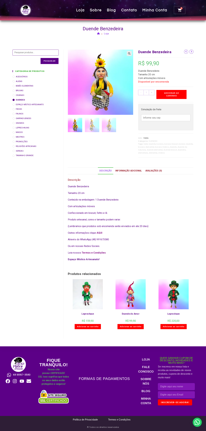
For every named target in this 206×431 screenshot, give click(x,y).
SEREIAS (20, 151)
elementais (143, 153)
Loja (80, 10)
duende (173, 147)
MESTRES (20, 137)
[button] (129, 53)
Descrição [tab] (105, 170)
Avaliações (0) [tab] (153, 170)
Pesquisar (49, 61)
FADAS (19, 109)
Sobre (96, 10)
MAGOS (19, 132)
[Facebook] (8, 381)
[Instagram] (15, 381)
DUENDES (153, 141)
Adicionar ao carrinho (171, 94)
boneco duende (186, 144)
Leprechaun (88, 314)
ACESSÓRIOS (22, 76)
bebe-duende (150, 144)
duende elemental (155, 150)
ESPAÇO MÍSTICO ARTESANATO (30, 104)
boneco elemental (146, 147)
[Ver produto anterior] (186, 52)
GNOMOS (20, 123)
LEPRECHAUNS (22, 128)
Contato (129, 10)
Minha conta (154, 10)
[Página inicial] (98, 33)
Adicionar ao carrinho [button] (88, 327)
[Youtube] (22, 381)
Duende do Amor (131, 314)
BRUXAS (20, 90)
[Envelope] (29, 381)
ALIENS (19, 81)
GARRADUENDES (23, 118)
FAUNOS (20, 114)
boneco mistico (162, 147)
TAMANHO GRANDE (24, 155)
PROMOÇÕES (22, 141)
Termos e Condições (94, 252)
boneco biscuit (171, 144)
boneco (160, 144)
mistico (161, 153)
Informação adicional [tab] (128, 170)
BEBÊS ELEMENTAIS (24, 86)
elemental (153, 153)
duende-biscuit (170, 150)
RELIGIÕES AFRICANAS (26, 146)
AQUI (99, 232)
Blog (111, 10)
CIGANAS (20, 95)
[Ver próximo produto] (191, 52)
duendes (182, 150)
